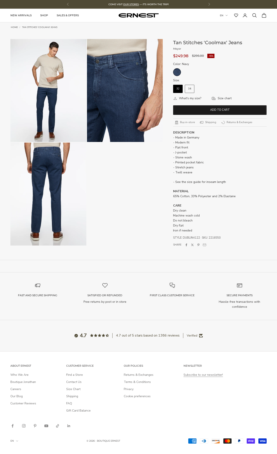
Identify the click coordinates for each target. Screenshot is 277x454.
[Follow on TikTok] (57, 426)
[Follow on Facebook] (12, 426)
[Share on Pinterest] (198, 245)
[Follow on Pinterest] (35, 426)
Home (14, 27)
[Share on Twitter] (192, 245)
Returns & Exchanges (138, 375)
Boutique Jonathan (23, 382)
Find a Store (74, 375)
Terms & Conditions (137, 382)
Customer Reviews (23, 403)
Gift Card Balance (78, 410)
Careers (15, 389)
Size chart (225, 98)
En (221, 15)
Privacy (129, 389)
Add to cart (220, 110)
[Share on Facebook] (186, 245)
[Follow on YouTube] (46, 426)
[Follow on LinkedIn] (69, 426)
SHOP (44, 15)
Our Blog (16, 396)
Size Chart (73, 389)
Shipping (72, 396)
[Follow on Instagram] (24, 426)
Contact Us (74, 382)
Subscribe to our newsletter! (203, 375)
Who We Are (19, 375)
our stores (131, 4)
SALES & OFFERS (68, 15)
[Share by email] (204, 245)
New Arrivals (21, 15)
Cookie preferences (137, 396)
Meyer (177, 48)
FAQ (69, 403)
